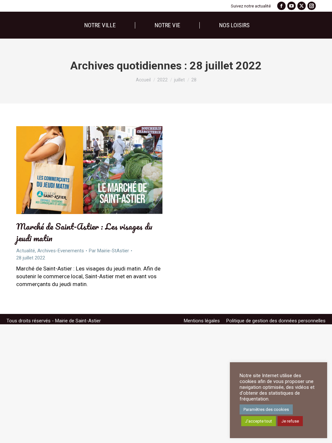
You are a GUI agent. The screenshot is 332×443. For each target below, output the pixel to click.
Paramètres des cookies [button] (266, 409)
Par (109, 251)
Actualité (25, 251)
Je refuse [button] (290, 421)
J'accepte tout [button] (258, 421)
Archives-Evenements (60, 251)
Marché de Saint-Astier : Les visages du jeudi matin (84, 232)
